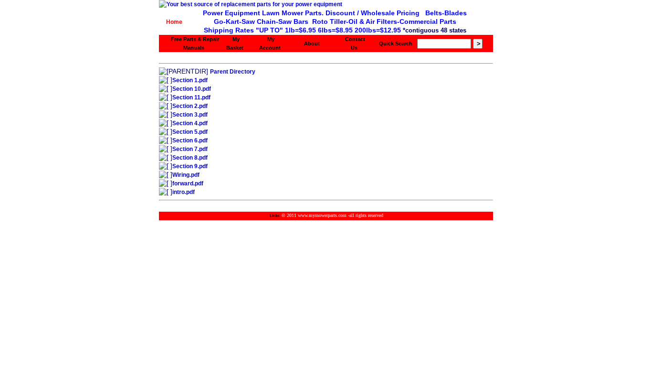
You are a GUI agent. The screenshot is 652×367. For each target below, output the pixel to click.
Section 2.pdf (190, 106)
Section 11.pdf (191, 97)
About (312, 43)
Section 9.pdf (190, 166)
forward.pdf (187, 183)
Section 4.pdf (190, 123)
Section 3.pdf (190, 114)
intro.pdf (183, 192)
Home (174, 22)
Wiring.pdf (186, 175)
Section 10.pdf (191, 89)
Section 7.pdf (190, 149)
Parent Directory (232, 71)
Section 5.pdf (190, 132)
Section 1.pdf (190, 80)
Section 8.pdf (190, 157)
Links (274, 216)
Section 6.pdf (190, 140)
